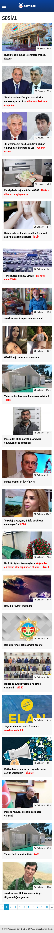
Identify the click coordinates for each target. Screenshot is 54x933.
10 (47, 907)
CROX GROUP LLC (28, 929)
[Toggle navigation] (4, 6)
